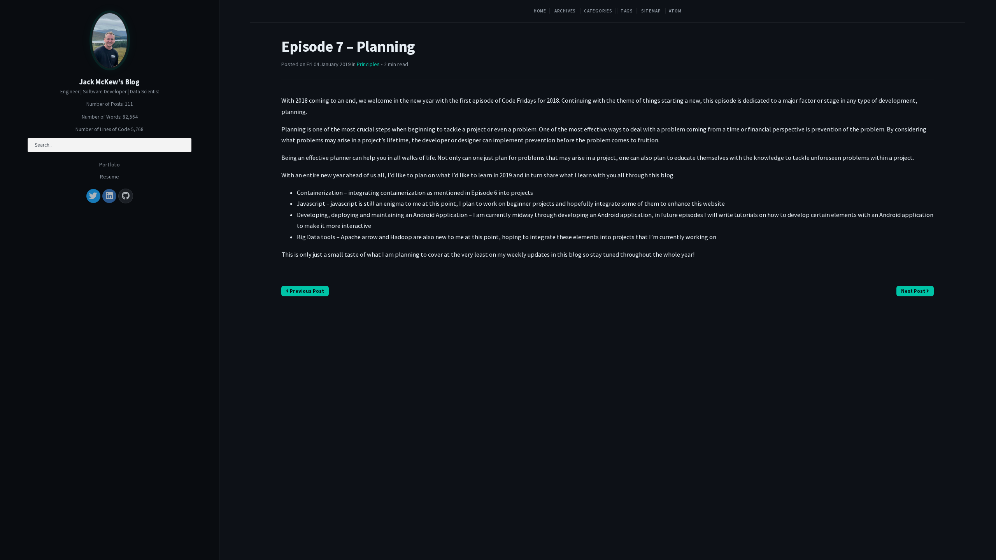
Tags (627, 11)
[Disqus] (607, 417)
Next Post (913, 291)
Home (540, 11)
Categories (598, 11)
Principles (368, 64)
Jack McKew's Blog (109, 81)
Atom (675, 11)
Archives (565, 11)
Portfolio (109, 164)
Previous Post (306, 291)
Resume (109, 176)
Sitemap (651, 11)
